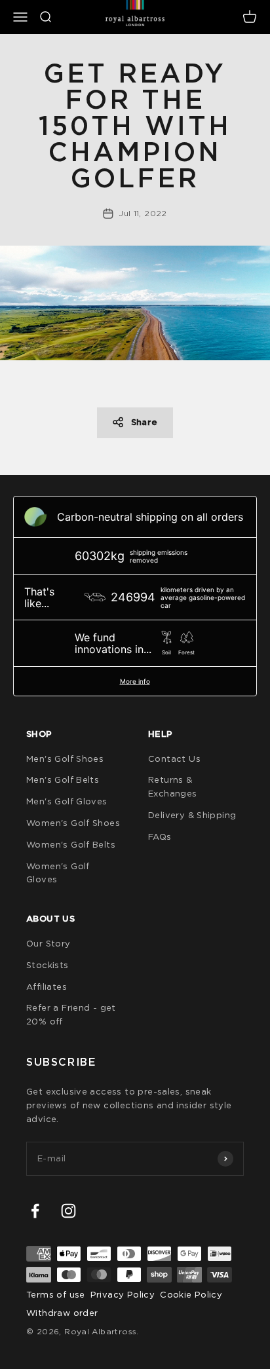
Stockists (47, 965)
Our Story (48, 943)
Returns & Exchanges (172, 786)
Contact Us (174, 758)
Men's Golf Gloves (66, 801)
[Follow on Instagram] (68, 1211)
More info (135, 681)
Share (144, 422)
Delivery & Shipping (192, 815)
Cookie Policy (191, 1294)
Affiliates (46, 986)
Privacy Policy (122, 1294)
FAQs (160, 836)
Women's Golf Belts (70, 844)
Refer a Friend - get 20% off (71, 1014)
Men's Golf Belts (62, 779)
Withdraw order (62, 1312)
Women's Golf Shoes (73, 822)
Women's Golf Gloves (58, 873)
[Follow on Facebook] (35, 1211)
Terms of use (55, 1294)
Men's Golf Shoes (65, 758)
